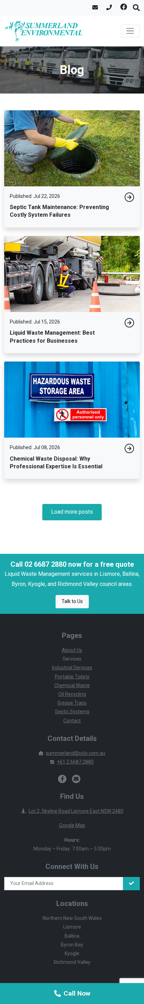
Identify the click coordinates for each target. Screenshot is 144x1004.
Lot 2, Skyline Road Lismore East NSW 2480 (76, 811)
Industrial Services (72, 667)
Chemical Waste (72, 685)
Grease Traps (72, 703)
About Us (72, 650)
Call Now (77, 993)
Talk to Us (72, 601)
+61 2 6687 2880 (75, 762)
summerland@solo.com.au (75, 753)
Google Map (72, 825)
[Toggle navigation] (130, 31)
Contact (72, 720)
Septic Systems (72, 711)
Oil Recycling (72, 694)
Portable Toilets (72, 676)
